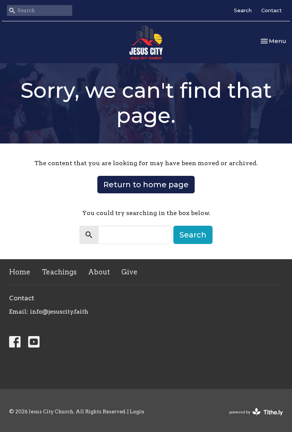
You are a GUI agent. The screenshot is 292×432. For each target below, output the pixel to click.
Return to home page (146, 184)
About (99, 272)
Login (137, 411)
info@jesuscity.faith (59, 311)
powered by (252, 418)
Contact (271, 10)
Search (243, 10)
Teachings (59, 272)
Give (129, 272)
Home (19, 272)
